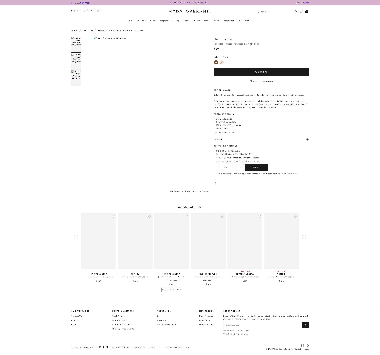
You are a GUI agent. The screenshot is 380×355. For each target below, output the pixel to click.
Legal (187, 347)
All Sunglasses (201, 191)
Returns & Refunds (121, 324)
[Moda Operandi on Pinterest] (107, 347)
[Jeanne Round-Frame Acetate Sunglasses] (171, 241)
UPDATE (256, 167)
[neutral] (221, 62)
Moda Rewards (206, 316)
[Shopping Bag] (307, 11)
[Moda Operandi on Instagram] (100, 347)
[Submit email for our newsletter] (305, 325)
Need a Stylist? (302, 3)
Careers (161, 316)
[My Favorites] (301, 11)
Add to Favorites (263, 81)
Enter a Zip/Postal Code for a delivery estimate (238, 161)
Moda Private (205, 320)
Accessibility (153, 347)
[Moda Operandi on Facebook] (103, 347)
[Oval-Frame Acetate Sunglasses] (98, 241)
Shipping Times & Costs (123, 329)
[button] (146, 81)
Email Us (75, 320)
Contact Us (76, 316)
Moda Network (206, 324)
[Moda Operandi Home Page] (190, 11)
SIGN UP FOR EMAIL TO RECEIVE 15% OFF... (190, 3)
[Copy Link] (261, 183)
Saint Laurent (224, 39)
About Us (161, 320)
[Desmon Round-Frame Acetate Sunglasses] (208, 241)
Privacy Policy (139, 347)
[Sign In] (295, 11)
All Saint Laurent (180, 191)
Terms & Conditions (120, 347)
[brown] (216, 62)
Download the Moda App (84, 347)
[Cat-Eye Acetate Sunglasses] (135, 241)
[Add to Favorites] (113, 216)
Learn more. (292, 174)
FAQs (73, 324)
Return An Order (120, 320)
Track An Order (119, 316)
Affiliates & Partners (166, 324)
